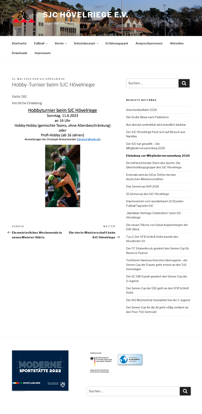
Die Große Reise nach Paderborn (147, 117)
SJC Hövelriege (52, 79)
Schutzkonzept (84, 43)
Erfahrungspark (117, 43)
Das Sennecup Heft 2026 (142, 186)
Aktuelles (177, 43)
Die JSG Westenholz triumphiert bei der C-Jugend (158, 300)
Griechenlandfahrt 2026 (141, 109)
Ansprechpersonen (149, 43)
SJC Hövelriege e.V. (86, 14)
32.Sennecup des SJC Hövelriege (147, 194)
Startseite (19, 43)
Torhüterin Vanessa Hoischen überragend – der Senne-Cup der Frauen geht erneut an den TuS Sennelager (157, 265)
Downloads (19, 53)
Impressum (43, 53)
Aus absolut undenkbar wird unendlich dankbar (156, 124)
